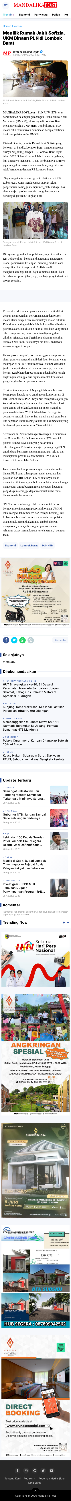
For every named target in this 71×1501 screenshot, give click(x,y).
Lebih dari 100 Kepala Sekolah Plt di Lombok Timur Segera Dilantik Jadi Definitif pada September (23, 841)
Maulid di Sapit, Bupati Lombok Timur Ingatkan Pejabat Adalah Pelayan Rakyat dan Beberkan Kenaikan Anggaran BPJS (24, 864)
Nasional (11, 811)
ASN (7, 834)
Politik (56, 14)
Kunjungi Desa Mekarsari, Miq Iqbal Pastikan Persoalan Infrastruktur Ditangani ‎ (33, 708)
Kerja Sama (34, 1482)
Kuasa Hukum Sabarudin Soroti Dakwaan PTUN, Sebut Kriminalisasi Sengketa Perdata (33, 757)
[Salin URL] (30, 640)
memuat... (9, 662)
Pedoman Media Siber (52, 1478)
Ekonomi (24, 14)
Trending (8, 14)
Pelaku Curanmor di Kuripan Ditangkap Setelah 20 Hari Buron (35, 742)
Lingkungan (13, 880)
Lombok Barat (29, 545)
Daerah (9, 857)
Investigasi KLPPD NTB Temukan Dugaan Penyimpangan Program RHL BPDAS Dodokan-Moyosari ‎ (23, 888)
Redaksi (28, 1478)
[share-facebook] (6, 640)
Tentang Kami (13, 1478)
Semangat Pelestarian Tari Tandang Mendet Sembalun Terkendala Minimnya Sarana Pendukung (23, 795)
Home (6, 26)
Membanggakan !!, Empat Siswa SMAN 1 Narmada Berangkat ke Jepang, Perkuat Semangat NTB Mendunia (31, 725)
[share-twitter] (14, 640)
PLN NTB (47, 545)
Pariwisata (41, 14)
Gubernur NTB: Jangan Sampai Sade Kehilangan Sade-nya (24, 816)
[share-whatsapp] (22, 640)
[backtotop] (35, 1491)
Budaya (9, 787)
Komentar (60, 640)
